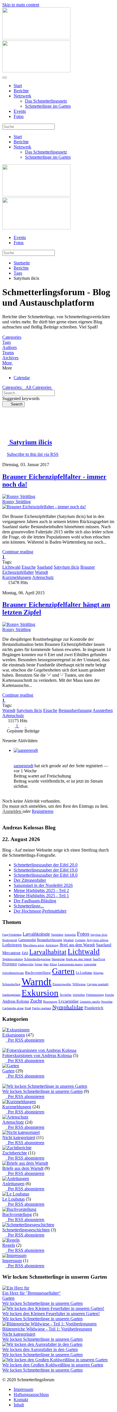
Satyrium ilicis (66, 567)
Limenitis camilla (90, 1001)
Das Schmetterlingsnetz (46, 101)
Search (14, 404)
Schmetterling (11, 984)
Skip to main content (20, 4)
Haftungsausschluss (31, 1394)
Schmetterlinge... (29, 905)
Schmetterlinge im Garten (48, 106)
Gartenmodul (27, 940)
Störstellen (79, 994)
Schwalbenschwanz (13, 972)
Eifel (25, 953)
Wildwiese (79, 984)
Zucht (36, 1001)
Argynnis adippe (97, 940)
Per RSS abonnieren (25, 1040)
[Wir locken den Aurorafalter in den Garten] (42, 1344)
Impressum (12, 1260)
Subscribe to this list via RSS (32, 454)
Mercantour (11, 953)
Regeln (8, 1245)
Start (18, 85)
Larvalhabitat (47, 952)
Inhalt (19, 1404)
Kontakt (21, 1399)
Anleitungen (13, 1183)
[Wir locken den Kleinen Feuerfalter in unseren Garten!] (53, 1308)
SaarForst (99, 959)
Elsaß (28, 1008)
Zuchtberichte (14, 1152)
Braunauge (50, 1001)
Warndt (41, 572)
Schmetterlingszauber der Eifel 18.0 (46, 875)
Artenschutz (43, 577)
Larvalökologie (36, 934)
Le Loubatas (84, 973)
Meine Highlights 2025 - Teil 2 (41, 890)
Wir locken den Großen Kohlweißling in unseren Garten (52, 1364)
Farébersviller (26, 964)
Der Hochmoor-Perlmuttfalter (40, 911)
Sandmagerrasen (11, 994)
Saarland (45, 567)
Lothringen (12, 944)
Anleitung (51, 945)
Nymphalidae (67, 1007)
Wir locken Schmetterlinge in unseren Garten (42, 1091)
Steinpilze (70, 934)
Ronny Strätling (16, 501)
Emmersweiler (62, 984)
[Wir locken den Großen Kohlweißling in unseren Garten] (55, 1359)
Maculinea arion (33, 945)
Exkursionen (13, 1035)
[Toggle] (4, 1045)
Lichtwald (11, 567)
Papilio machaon (41, 1008)
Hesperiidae (58, 959)
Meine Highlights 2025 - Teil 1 (41, 895)
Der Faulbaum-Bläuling (35, 900)
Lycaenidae (68, 1001)
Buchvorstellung (38, 972)
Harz (46, 964)
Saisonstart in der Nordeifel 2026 (43, 885)
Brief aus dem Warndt (77, 945)
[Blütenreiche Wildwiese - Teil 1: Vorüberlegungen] (49, 1323)
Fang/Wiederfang (12, 934)
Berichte (21, 90)
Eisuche (29, 567)
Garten (63, 971)
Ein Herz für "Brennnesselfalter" (31, 1293)
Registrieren (42, 811)
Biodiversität (9, 940)
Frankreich (93, 1007)
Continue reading (17, 551)
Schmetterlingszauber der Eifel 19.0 (46, 870)
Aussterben (103, 710)
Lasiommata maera (70, 964)
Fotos (19, 116)
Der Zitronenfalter (30, 880)
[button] (58, 363)
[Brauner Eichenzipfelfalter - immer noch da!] (44, 506)
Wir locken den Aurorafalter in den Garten (40, 1349)
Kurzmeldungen (16, 577)
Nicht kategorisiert (18, 1137)
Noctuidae (106, 1001)
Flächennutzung (95, 994)
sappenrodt (23, 765)
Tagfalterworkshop (12, 959)
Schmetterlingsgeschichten (26, 1229)
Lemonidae (90, 964)
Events (20, 111)
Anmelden (12, 811)
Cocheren (80, 940)
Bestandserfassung (75, 710)
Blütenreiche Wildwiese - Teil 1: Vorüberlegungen (47, 1329)
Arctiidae (66, 994)
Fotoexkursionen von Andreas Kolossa (37, 1055)
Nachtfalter (57, 934)
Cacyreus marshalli (97, 984)
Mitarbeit (68, 940)
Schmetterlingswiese (37, 959)
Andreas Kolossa (15, 1001)
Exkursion (40, 993)
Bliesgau (98, 972)
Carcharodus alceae (13, 1008)
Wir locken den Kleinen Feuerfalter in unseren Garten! (51, 1313)
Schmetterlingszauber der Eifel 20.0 (46, 864)
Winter (38, 964)
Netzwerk (22, 95)
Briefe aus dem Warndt (79, 959)
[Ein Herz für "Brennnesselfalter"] (15, 1288)
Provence (9, 964)
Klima (53, 964)
